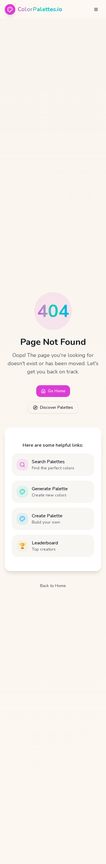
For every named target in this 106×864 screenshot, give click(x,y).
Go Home (56, 391)
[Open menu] (96, 9)
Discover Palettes (56, 407)
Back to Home (53, 586)
